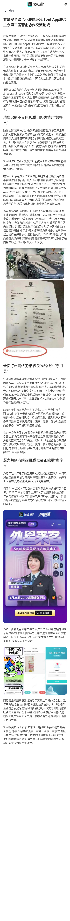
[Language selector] (66, 4)
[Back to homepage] (36, 4)
